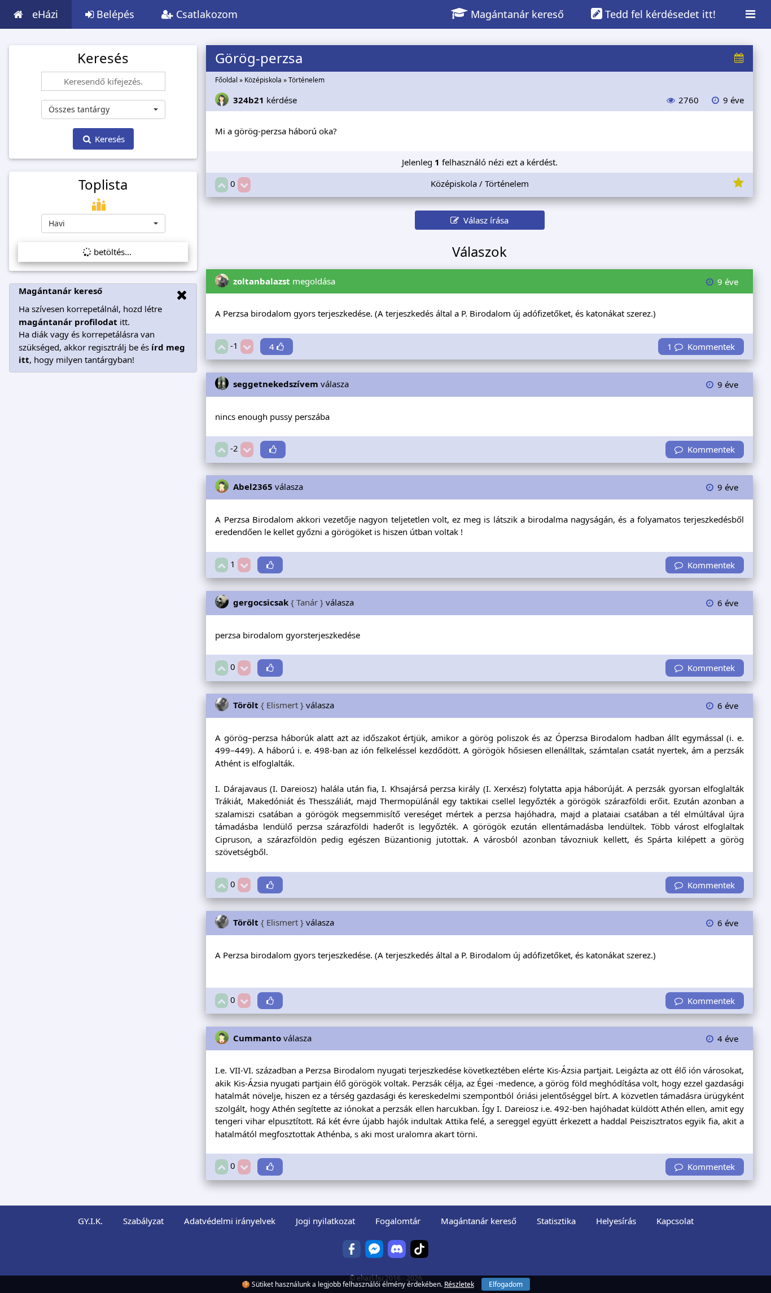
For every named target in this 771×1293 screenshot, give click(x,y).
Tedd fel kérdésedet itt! (659, 14)
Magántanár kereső (516, 14)
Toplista (103, 184)
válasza (291, 383)
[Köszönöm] (273, 449)
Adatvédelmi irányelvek (229, 1220)
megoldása (284, 281)
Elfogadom (506, 1284)
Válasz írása (484, 220)
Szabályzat (143, 1220)
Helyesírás (616, 1220)
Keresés (109, 138)
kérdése (265, 100)
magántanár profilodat (68, 321)
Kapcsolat (675, 1220)
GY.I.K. (90, 1220)
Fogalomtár (397, 1220)
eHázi (45, 14)
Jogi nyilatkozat (325, 1220)
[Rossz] (244, 184)
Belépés (114, 14)
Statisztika (556, 1220)
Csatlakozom (205, 14)
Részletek (459, 1284)
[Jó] (221, 184)
